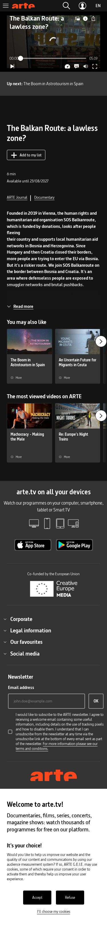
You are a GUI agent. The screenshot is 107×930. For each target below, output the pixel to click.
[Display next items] (101, 341)
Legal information (30, 630)
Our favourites (26, 641)
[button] (66, 5)
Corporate (21, 619)
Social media (25, 653)
